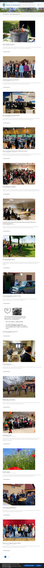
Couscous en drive (7, 364)
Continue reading (6, 51)
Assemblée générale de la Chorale (11, 79)
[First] (4, 557)
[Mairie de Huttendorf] (11, 5)
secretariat (8, 45)
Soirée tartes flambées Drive (9, 507)
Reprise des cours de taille (9, 399)
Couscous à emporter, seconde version (12, 296)
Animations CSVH (7, 435)
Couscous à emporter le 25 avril (10, 331)
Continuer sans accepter (29, 565)
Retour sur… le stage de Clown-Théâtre (12, 543)
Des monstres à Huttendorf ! (9, 186)
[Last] (9, 557)
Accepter (38, 565)
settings (9, 566)
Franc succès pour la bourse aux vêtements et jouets (15, 151)
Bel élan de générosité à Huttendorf (11, 115)
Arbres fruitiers (6, 472)
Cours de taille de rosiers (8, 44)
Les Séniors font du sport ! (9, 259)
